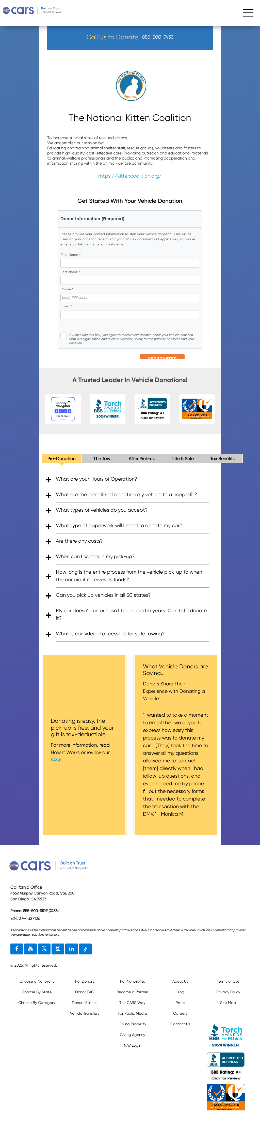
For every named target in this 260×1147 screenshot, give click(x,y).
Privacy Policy (228, 992)
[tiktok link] (85, 949)
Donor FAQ (84, 992)
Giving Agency (132, 1034)
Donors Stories (85, 1002)
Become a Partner (133, 992)
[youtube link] (30, 949)
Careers (180, 1013)
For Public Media (132, 1013)
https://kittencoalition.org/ (130, 176)
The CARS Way (132, 1002)
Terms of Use (228, 981)
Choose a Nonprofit (37, 981)
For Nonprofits (132, 981)
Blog (180, 992)
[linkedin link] (71, 949)
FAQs (56, 760)
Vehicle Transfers (84, 1013)
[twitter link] (44, 949)
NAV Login (132, 1045)
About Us (180, 981)
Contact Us (180, 1024)
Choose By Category (36, 1002)
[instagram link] (58, 949)
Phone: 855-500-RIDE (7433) (34, 910)
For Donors (84, 981)
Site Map (228, 1002)
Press (180, 1002)
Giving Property (132, 1024)
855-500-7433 (157, 37)
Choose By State (37, 992)
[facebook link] (16, 949)
